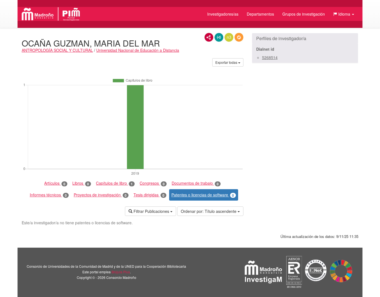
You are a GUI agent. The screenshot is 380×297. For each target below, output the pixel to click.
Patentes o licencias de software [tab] (202, 195)
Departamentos (260, 14)
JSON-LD (218, 37)
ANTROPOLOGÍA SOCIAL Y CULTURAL (57, 50)
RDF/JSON (239, 37)
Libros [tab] (80, 183)
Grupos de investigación (303, 14)
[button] (343, 14)
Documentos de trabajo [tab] (195, 183)
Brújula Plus (121, 271)
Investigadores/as (222, 14)
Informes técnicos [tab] (48, 195)
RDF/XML (208, 37)
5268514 (270, 57)
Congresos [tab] (152, 183)
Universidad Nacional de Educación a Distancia (137, 50)
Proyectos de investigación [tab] (100, 195)
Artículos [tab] (54, 183)
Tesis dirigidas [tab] (149, 195)
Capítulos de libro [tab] (114, 183)
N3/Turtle (228, 37)
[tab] (305, 38)
